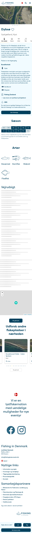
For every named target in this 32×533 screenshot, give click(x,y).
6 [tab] (15, 366)
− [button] (2, 295)
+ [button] (2, 293)
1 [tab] (12, 25)
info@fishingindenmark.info (10, 457)
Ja (18, 525)
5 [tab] (19, 25)
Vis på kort (15, 321)
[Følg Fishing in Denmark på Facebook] (10, 430)
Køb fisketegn (14, 112)
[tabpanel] (16, 15)
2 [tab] (14, 25)
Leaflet (25, 314)
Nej (27, 525)
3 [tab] (10, 366)
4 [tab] (17, 25)
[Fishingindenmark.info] (23, 513)
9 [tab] (20, 366)
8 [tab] (18, 366)
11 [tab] (23, 366)
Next (28, 15)
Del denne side (16, 530)
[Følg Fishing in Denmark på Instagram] (21, 430)
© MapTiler (29, 314)
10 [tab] (21, 366)
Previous (3, 15)
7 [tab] (16, 366)
